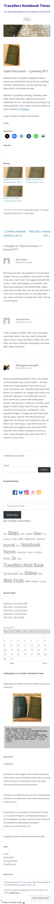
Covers (29, 533)
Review (6, 558)
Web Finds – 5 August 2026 (14, 613)
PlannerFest (21, 552)
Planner (9, 551)
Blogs (13, 533)
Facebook (7, 539)
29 (45, 654)
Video (21, 573)
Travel (19, 558)
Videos (30, 572)
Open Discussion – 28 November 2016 (12, 181)
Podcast (30, 552)
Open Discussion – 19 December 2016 (12, 199)
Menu (27, 19)
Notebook (30, 544)
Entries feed (8, 857)
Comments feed (10, 860)
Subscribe (12, 514)
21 (39, 649)
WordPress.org (9, 864)
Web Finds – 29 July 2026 (13, 617)
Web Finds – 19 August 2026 (15, 606)
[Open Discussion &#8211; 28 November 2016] (13, 172)
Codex (22, 534)
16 (5, 649)
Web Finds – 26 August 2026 (15, 603)
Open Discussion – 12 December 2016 (35, 181)
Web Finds (13, 580)
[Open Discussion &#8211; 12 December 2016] (35, 172)
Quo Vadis (38, 552)
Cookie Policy (14, 892)
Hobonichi (40, 538)
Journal (9, 544)
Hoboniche (29, 538)
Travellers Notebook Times (27, 5)
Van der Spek (10, 573)
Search (6, 465)
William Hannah (31, 581)
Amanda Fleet (22, 319)
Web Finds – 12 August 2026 (15, 610)
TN (13, 557)
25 (18, 654)
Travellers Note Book (12, 213)
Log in (6, 853)
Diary (38, 533)
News (18, 545)
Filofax (14, 539)
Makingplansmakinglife (27, 365)
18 (18, 649)
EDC (44, 534)
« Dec (11, 663)
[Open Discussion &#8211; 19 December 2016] (13, 191)
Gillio (20, 538)
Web (40, 573)
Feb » (45, 663)
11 (18, 645)
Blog (5, 533)
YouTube (43, 581)
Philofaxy (25, 109)
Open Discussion (32, 209)
